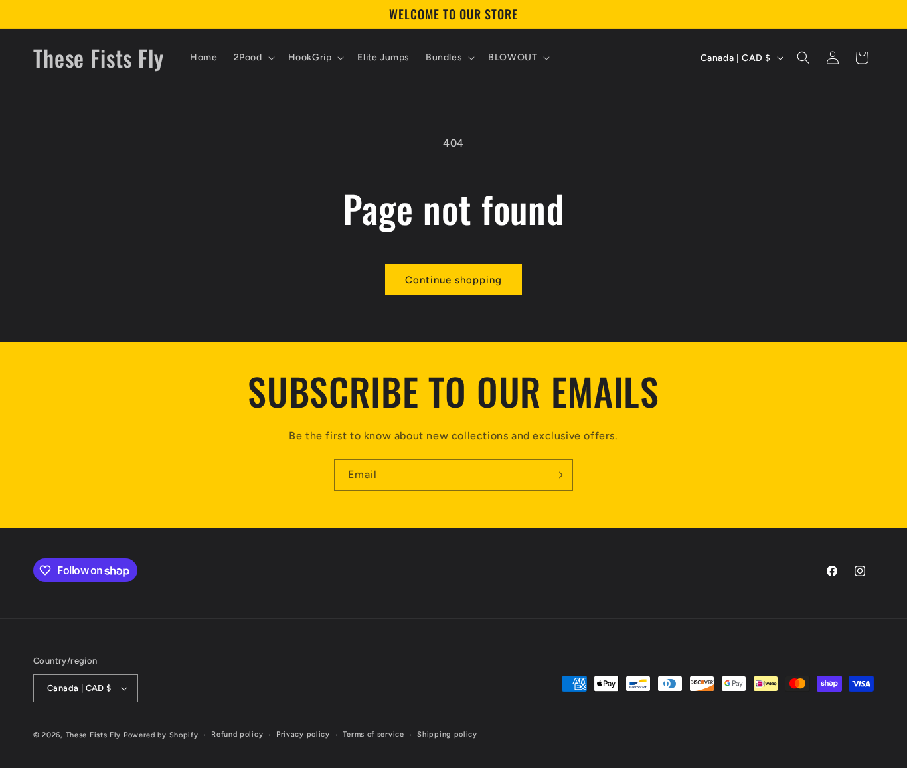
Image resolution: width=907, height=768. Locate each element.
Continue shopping (453, 280)
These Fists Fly (94, 735)
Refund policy (237, 734)
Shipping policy (447, 734)
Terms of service (373, 734)
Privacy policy (303, 734)
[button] (253, 58)
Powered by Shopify (161, 735)
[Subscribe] (557, 475)
